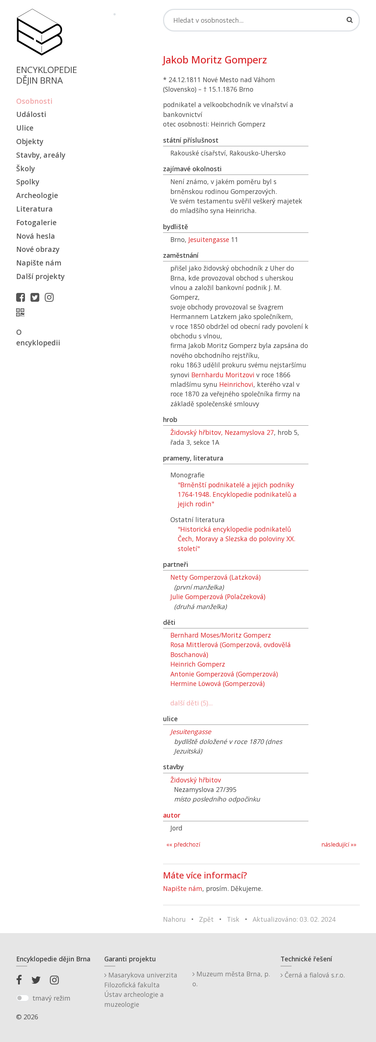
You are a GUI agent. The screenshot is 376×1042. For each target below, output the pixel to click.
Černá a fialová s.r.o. (314, 975)
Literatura (34, 209)
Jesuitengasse (208, 239)
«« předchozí (183, 844)
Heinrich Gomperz (197, 664)
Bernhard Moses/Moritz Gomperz (220, 635)
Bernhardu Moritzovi (222, 374)
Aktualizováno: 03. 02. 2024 (294, 919)
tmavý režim (51, 998)
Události (31, 114)
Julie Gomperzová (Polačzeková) (217, 596)
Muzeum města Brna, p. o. (231, 978)
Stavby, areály (40, 155)
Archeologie (37, 195)
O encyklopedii (38, 337)
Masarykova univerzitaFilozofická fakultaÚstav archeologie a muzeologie (140, 989)
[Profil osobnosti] (22, 312)
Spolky (27, 182)
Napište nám (38, 263)
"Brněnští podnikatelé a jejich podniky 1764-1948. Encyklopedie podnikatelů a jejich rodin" (237, 494)
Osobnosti (34, 101)
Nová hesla (35, 236)
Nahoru (174, 919)
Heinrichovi (236, 384)
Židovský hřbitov (195, 779)
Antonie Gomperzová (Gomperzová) (224, 673)
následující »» (339, 844)
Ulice (24, 128)
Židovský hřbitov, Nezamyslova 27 (222, 432)
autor (171, 815)
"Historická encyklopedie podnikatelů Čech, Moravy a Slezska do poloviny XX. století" (236, 539)
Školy (25, 168)
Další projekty (40, 276)
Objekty (29, 141)
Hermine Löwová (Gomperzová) (217, 683)
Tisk (233, 919)
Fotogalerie (36, 222)
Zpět (206, 919)
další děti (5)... (191, 702)
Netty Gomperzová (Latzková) (215, 577)
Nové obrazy (37, 249)
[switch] (22, 998)
